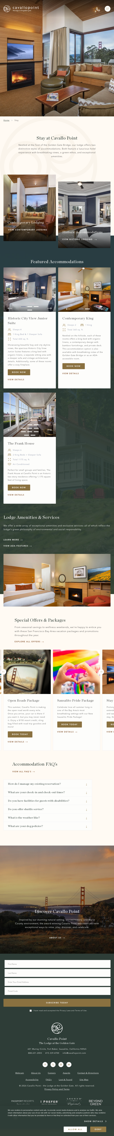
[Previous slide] (10, 308)
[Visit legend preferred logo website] (74, 1102)
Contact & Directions (88, 1073)
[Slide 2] (30, 306)
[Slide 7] (23, 431)
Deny (98, 1129)
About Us (36, 1073)
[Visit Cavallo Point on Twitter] (53, 1064)
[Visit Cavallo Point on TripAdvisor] (68, 1064)
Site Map (84, 1079)
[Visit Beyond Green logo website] (96, 1102)
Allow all (75, 1129)
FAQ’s (49, 1079)
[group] (29, 327)
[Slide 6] (36, 428)
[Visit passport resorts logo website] (23, 1102)
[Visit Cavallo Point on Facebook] (45, 1064)
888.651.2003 (35, 1053)
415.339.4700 (52, 1053)
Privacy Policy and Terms (57, 1089)
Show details (93, 1121)
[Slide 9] (36, 431)
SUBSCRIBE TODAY (57, 1002)
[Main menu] (108, 9)
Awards (66, 1073)
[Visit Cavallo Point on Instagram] (61, 1064)
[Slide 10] (26, 435)
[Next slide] (49, 308)
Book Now (21, 373)
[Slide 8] (30, 431)
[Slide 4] (30, 310)
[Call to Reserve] (98, 8)
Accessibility (32, 1079)
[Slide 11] (33, 435)
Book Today (22, 735)
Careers (52, 1073)
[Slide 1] (23, 306)
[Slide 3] (36, 306)
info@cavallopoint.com (74, 1053)
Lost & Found (65, 1079)
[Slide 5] (30, 428)
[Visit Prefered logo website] (50, 1102)
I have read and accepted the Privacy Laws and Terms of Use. (60, 1010)
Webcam (19, 1073)
